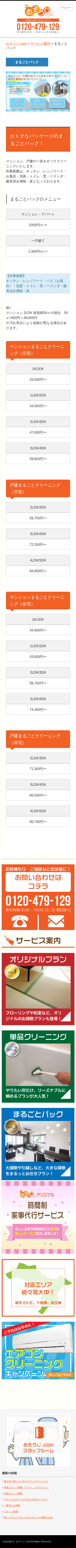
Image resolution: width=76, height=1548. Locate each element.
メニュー (66, 7)
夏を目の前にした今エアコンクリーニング (26, 1481)
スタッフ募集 (11, 1511)
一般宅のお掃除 (12, 1505)
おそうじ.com (23, 1541)
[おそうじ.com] (38, 10)
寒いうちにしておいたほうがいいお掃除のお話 (28, 1517)
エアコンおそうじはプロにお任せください (26, 1499)
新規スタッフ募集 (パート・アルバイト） (26, 1487)
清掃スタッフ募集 (13, 1493)
